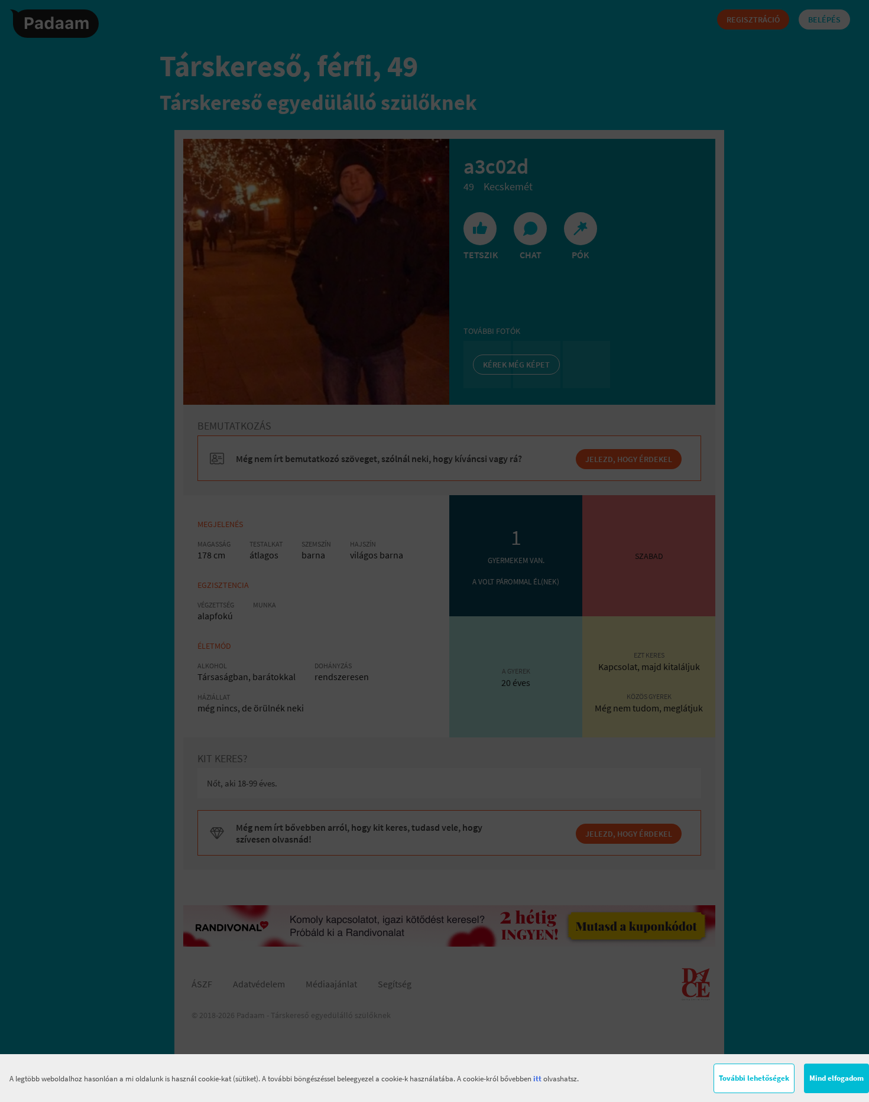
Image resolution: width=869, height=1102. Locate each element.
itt (537, 1079)
